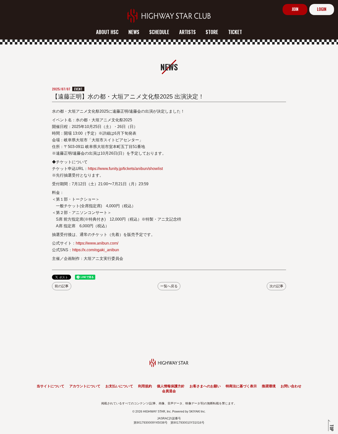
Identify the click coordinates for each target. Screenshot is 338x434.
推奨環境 (269, 386)
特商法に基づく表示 (241, 386)
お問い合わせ (291, 386)
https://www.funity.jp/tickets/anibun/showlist (125, 168)
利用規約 (145, 386)
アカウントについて (84, 386)
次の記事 (276, 286)
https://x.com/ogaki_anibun (95, 250)
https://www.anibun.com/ (97, 243)
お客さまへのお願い (205, 386)
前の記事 (62, 286)
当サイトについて (50, 386)
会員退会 (169, 391)
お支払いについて (119, 386)
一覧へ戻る (169, 286)
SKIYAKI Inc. (197, 411)
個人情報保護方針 (171, 386)
